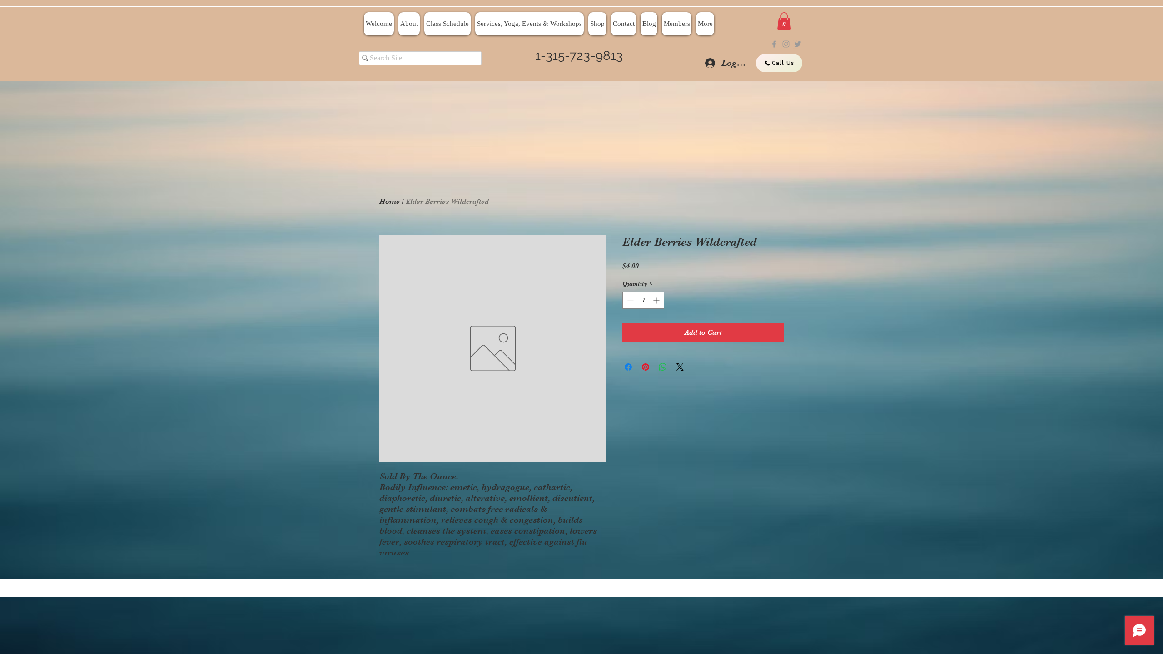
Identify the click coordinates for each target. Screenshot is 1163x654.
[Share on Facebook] (628, 367)
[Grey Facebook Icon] (774, 44)
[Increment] (657, 300)
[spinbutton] (643, 300)
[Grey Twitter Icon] (797, 44)
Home (389, 202)
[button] (784, 21)
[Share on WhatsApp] (662, 367)
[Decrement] (629, 300)
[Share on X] (680, 367)
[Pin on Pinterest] (645, 367)
